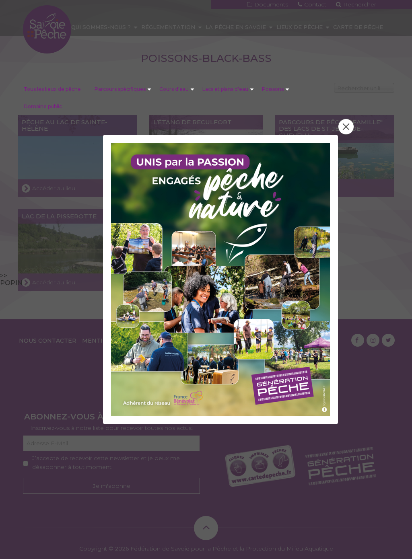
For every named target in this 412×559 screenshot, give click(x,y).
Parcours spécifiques (120, 89)
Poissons (273, 89)
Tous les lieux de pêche (52, 89)
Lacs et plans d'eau (225, 89)
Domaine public (43, 106)
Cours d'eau (174, 89)
